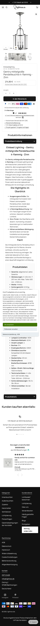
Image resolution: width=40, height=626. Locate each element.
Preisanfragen (7, 519)
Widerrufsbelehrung (9, 553)
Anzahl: (6, 90)
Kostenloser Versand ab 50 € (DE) (16, 84)
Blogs (24, 520)
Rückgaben (26, 524)
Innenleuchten (7, 497)
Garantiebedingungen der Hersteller (10, 524)
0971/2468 (6, 575)
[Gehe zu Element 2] (12, 56)
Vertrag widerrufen (28, 529)
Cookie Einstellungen (9, 557)
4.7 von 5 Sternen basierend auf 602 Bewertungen (19, 115)
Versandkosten (27, 511)
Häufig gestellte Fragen (28, 515)
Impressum (6, 550)
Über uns (25, 507)
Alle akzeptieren (9, 324)
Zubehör (5, 504)
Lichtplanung (6, 515)
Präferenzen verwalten (11, 329)
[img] (20, 447)
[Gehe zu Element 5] (29, 56)
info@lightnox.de (8, 579)
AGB (18, 334)
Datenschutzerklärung (9, 334)
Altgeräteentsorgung (9, 564)
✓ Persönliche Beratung (12, 123)
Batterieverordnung (9, 561)
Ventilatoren (6, 512)
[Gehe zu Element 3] (18, 56)
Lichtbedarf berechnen (26, 498)
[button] (18, 475)
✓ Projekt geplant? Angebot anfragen (17, 127)
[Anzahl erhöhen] (13, 93)
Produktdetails (11, 397)
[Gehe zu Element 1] (6, 56)
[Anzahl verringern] (6, 93)
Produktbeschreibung (13, 141)
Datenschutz (6, 546)
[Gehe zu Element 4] (24, 56)
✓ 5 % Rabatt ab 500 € (20, 2)
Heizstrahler (6, 508)
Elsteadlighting (9, 67)
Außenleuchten (7, 501)
